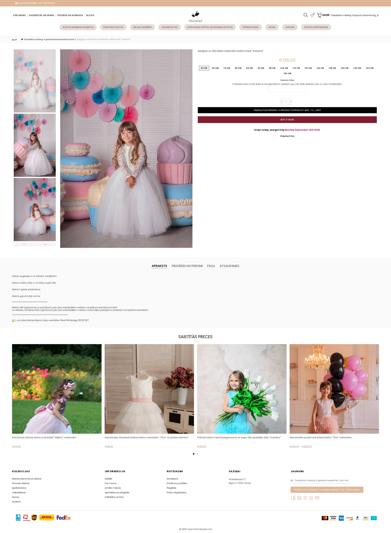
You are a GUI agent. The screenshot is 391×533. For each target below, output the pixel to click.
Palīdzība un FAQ (114, 497)
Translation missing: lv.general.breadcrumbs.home (49, 39)
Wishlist (313, 14)
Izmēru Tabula (113, 487)
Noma (272, 27)
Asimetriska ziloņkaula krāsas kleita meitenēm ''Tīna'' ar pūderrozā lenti (146, 437)
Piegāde (171, 487)
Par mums (19, 15)
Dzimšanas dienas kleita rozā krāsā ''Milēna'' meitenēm (44, 437)
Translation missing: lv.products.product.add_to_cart (287, 110)
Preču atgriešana (176, 492)
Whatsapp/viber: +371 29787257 (36, 3)
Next (45, 244)
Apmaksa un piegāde (117, 492)
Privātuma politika (177, 483)
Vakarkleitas (169, 27)
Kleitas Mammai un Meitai (78, 27)
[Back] (14, 39)
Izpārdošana (250, 27)
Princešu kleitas (113, 27)
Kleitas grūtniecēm (316, 27)
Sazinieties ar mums (41, 15)
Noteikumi (172, 478)
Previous (24, 244)
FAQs (211, 266)
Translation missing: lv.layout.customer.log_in (355, 15)
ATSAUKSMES (229, 266)
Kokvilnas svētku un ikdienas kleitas (210, 27)
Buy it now (287, 119)
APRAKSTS (159, 266)
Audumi (289, 27)
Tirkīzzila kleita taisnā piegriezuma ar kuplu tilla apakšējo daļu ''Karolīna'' (239, 437)
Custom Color (287, 80)
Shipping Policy (287, 136)
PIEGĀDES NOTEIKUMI (187, 266)
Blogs (90, 15)
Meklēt (108, 478)
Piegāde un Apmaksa (70, 15)
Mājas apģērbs (142, 27)
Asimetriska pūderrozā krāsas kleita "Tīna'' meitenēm (321, 437)
